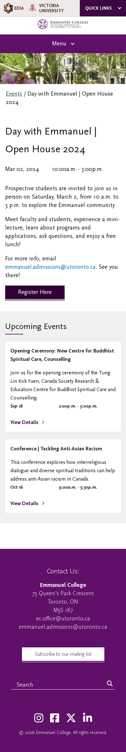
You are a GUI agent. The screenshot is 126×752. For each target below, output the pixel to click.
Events (14, 93)
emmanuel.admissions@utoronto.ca (50, 267)
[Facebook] (54, 718)
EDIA (19, 8)
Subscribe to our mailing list (63, 654)
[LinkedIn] (87, 718)
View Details (25, 422)
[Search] (110, 684)
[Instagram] (39, 718)
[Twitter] (71, 718)
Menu (59, 43)
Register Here (35, 292)
